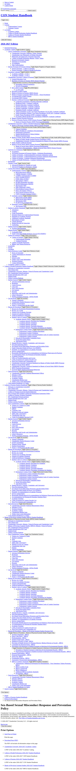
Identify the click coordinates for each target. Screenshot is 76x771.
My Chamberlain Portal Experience (18, 273)
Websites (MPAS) (17, 679)
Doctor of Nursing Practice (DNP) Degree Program (27, 120)
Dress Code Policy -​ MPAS (20, 636)
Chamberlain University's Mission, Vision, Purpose (27, 53)
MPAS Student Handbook (16, 36)
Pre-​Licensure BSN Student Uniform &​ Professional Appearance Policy (29, 393)
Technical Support (17, 261)
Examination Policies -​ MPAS (20, 658)
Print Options (5, 692)
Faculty (10, 247)
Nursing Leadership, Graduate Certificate (28, 108)
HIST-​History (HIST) (22, 180)
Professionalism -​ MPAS (19, 638)
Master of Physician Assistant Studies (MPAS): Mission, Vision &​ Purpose (30, 526)
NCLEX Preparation (22, 86)
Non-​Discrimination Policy (20, 344)
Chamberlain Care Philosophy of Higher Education (27, 55)
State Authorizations (18, 65)
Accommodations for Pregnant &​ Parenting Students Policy (29, 497)
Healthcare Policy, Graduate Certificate (27, 103)
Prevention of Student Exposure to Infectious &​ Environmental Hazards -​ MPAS (39, 650)
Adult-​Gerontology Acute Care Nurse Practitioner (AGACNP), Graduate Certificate (40, 111)
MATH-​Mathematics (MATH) (24, 184)
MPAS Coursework (21, 668)
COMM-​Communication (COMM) (26, 175)
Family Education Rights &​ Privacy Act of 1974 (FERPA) (29, 233)
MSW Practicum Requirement (20, 368)
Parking (14, 548)
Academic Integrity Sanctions (28, 324)
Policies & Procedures (10, 699)
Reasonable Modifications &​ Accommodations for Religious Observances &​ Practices (37, 353)
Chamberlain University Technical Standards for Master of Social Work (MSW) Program (38, 366)
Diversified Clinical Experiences (25, 84)
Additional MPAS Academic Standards (27, 672)
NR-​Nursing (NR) (21, 185)
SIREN (14, 409)
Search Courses (9, 689)
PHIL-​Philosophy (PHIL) (23, 187)
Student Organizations (18, 303)
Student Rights (12, 230)
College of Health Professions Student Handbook (22, 33)
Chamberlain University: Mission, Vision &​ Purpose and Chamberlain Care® (30, 271)
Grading (14, 211)
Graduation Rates (17, 232)
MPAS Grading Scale (22, 667)
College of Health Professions (20, 242)
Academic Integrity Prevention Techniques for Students (35, 328)
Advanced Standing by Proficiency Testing (24, 167)
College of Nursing (17, 237)
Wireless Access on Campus (20, 412)
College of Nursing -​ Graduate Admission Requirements (28, 158)
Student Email (12, 276)
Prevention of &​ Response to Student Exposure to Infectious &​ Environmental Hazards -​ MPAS (40, 646)
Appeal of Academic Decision (20, 582)
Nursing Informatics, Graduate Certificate (28, 106)
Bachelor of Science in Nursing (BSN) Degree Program (28, 81)
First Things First (13, 270)
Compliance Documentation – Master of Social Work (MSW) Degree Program (38, 148)
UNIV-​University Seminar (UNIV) (26, 194)
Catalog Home (8, 5)
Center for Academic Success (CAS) (22, 417)
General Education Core (19, 79)
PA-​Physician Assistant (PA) (24, 202)
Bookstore (15, 283)
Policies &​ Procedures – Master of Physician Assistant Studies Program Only (30, 631)
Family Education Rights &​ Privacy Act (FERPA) (26, 348)
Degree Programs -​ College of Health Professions (26, 70)
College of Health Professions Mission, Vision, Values (27, 58)
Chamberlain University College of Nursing (21, 77)
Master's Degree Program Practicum (22, 118)
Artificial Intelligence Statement (21, 315)
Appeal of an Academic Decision (21, 312)
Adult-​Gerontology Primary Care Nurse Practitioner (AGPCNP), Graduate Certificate (41, 113)
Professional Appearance (23, 132)
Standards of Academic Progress (21, 216)
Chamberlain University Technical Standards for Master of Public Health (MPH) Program (42, 141)
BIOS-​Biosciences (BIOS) (23, 172)
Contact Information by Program (21, 254)
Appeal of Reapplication (19, 583)
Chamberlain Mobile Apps (19, 380)
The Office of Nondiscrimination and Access (32, 718)
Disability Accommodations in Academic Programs (27, 349)
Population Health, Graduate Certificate (27, 110)
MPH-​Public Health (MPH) (24, 197)
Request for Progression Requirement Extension (26, 309)
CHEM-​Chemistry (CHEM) (24, 174)
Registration (11, 161)
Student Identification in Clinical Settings (27, 134)
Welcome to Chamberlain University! (19, 268)
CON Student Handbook (16, 15)
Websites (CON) (17, 507)
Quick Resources (13, 371)
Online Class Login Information (21, 259)
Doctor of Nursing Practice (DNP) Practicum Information (32, 122)
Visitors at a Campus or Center (21, 405)
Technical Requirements (19, 228)
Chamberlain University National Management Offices (28, 373)
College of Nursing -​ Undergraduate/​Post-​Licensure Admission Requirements (34, 156)
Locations (11, 249)
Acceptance (15, 151)
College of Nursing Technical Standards (20, 395)
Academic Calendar (14, 72)
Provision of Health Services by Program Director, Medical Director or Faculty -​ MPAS (37, 643)
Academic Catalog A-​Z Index (16, 264)
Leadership (11, 246)
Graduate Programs (21, 241)
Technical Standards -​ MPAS (20, 634)
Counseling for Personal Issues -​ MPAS (23, 644)
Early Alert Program (18, 288)
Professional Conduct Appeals (28, 336)
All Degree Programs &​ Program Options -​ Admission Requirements (32, 153)
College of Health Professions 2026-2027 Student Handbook (22, 753)
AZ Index (7, 4)
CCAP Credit (19, 89)
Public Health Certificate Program (22, 142)
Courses (6, 25)
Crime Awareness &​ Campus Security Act (24, 359)
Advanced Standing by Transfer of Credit (24, 165)
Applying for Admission (15, 149)
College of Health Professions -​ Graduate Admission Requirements (31, 160)
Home (6, 23)
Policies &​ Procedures (14, 307)
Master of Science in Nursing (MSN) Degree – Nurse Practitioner (31, 94)
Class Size (15, 286)
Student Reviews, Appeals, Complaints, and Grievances (28, 343)
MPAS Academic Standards (20, 661)
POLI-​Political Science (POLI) (25, 189)
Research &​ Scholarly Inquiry (20, 60)
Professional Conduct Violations (28, 333)
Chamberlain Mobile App (19, 684)
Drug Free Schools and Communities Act (24, 361)
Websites (14, 256)
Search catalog (5, 10)
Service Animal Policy (18, 351)
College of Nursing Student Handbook (19, 35)
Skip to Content (9, 2)
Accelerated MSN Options (19, 98)
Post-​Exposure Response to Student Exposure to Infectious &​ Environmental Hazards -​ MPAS (43, 651)
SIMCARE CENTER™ (19, 414)
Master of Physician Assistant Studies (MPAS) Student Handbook (23, 517)
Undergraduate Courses (15, 26)
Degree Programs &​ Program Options (19, 67)
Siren (13, 539)
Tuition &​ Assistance (14, 235)
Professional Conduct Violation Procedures (31, 331)
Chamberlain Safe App (18, 415)
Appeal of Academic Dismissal (21, 314)
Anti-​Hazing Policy (21, 341)
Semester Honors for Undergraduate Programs (25, 215)
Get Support (15, 290)
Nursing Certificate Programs (20, 100)
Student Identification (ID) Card (17, 275)
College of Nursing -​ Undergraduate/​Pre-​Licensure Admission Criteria (32, 155)
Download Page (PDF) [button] (11, 740)
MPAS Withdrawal (21, 670)
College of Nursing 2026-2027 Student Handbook (19, 759)
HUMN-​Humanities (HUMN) (24, 182)
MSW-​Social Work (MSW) (24, 199)
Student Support (13, 226)
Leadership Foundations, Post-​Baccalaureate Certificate (32, 101)
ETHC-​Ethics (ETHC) (22, 179)
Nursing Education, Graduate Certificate (27, 105)
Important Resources (10, 48)
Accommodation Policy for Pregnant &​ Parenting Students (29, 354)
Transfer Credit (12, 163)
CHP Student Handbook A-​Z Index (18, 383)
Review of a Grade (17, 310)
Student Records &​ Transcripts (21, 223)
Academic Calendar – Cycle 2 (20, 75)
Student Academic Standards (16, 208)
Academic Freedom (17, 356)
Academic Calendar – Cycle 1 (20, 74)
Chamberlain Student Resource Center (23, 302)
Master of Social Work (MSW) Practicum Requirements (32, 146)
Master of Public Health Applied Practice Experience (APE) (33, 139)
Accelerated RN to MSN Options (21, 96)
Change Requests (17, 221)
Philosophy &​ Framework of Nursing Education (26, 56)
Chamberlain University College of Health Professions (24, 123)
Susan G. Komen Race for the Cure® (23, 305)
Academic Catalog (13, 31)
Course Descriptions (14, 168)
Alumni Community (18, 300)
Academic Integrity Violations (28, 323)
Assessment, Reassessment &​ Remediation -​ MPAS (27, 660)
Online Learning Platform (15, 278)
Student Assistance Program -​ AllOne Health (25, 296)
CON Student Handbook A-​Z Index (18, 515)
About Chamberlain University (17, 51)
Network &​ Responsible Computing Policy (28, 338)
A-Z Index (7, 30)
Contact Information (18, 263)
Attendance (15, 210)
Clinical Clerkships (21, 129)
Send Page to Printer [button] (10, 734)
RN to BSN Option (17, 88)
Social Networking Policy (23, 339)
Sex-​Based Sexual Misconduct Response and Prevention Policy (30, 346)
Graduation (15, 225)
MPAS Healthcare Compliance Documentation (29, 131)
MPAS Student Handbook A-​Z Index (19, 687)
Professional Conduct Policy (24, 329)
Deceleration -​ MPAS (22, 673)
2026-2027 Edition (9, 44)
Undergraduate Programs (23, 239)
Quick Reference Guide (15, 251)
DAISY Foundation (17, 442)
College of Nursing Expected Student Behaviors (22, 392)
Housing (14, 291)
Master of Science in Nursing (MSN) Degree (25, 93)
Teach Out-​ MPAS (17, 656)
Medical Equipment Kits (23, 136)
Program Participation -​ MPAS (21, 653)
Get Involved (12, 298)
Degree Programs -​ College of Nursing (23, 68)
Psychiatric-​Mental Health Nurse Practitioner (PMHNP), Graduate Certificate (38, 116)
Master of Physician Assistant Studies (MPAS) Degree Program (30, 125)
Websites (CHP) (16, 375)
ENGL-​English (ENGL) (23, 177)
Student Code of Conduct (19, 317)
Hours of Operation (17, 253)
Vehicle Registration (18, 549)
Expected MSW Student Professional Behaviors (26, 369)
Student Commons (17, 407)
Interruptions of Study (18, 220)
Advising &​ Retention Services (21, 281)
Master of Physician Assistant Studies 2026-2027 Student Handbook (24, 765)
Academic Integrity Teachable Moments (31, 326)
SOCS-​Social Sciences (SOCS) (25, 192)
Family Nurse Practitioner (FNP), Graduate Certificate (31, 115)
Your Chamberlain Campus (16, 403)
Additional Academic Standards (21, 218)
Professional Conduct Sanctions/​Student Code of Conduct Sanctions (39, 334)
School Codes (16, 258)
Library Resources (17, 295)
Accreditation (16, 63)
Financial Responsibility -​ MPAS (21, 655)
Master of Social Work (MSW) (21, 364)
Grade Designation (17, 213)
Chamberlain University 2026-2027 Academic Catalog (20, 746)
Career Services (16, 285)
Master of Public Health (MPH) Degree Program (26, 137)
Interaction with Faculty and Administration (24, 293)
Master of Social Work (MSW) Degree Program (26, 144)
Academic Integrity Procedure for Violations (32, 321)
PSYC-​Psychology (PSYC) (24, 190)
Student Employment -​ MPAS (20, 639)
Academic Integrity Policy (23, 319)
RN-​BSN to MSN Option (19, 91)
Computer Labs (16, 410)
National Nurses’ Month (19, 444)
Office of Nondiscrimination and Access (23, 358)
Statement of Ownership (19, 61)
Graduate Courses (13, 28)
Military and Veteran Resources (21, 244)
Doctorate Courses (17, 204)
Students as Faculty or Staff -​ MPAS (22, 641)
